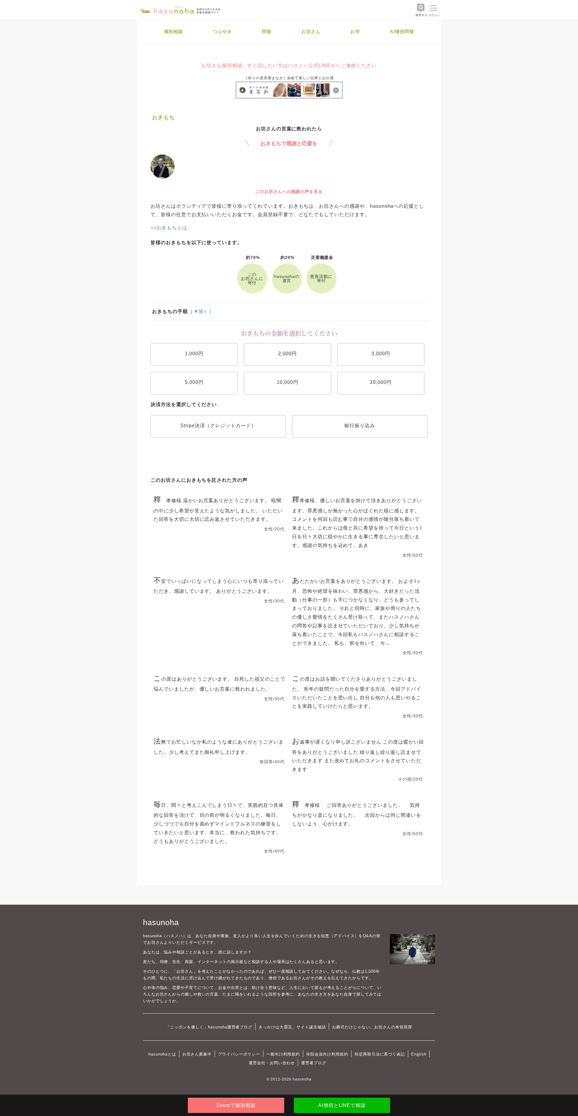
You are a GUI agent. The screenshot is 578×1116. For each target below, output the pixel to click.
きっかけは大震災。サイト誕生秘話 (292, 1027)
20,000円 (381, 382)
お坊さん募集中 (197, 1054)
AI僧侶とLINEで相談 (342, 1105)
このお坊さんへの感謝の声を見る (289, 191)
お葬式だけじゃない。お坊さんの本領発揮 (372, 1027)
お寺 (355, 31)
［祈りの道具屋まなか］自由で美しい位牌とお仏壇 (289, 78)
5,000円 (194, 382)
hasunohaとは (162, 1054)
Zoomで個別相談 (236, 1105)
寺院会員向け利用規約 (327, 1054)
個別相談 (173, 31)
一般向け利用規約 (283, 1054)
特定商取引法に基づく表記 (380, 1054)
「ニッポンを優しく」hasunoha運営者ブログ (209, 1027)
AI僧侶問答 (402, 31)
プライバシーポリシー (239, 1054)
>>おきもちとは (169, 227)
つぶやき (222, 31)
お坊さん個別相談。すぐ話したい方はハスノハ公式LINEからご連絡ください (289, 65)
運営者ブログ (313, 1063)
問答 (267, 31)
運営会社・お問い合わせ (272, 1063)
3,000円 (380, 353)
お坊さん (311, 31)
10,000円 (287, 382)
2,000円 (287, 353)
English (418, 1054)
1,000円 (194, 353)
